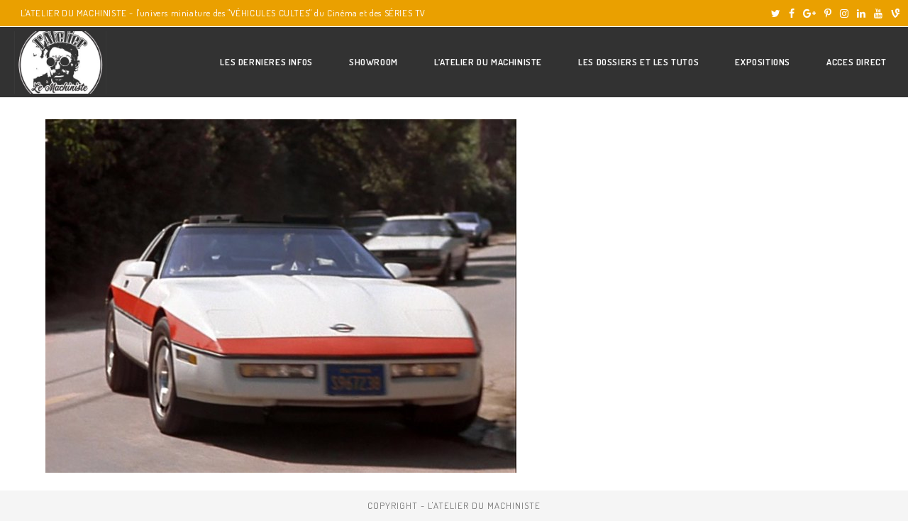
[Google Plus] (809, 13)
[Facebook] (792, 13)
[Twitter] (776, 13)
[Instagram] (844, 13)
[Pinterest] (828, 13)
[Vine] (893, 13)
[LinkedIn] (861, 13)
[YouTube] (878, 13)
